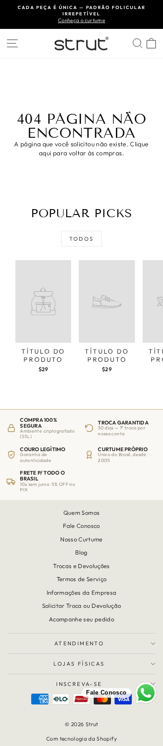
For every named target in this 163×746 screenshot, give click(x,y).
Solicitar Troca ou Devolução (81, 605)
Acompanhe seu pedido (81, 619)
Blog (81, 552)
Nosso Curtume (81, 539)
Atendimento (79, 643)
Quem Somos (81, 512)
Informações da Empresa (82, 592)
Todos (81, 238)
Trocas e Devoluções (81, 565)
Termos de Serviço (82, 579)
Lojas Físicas (79, 663)
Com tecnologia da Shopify (81, 738)
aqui (45, 153)
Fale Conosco (81, 526)
